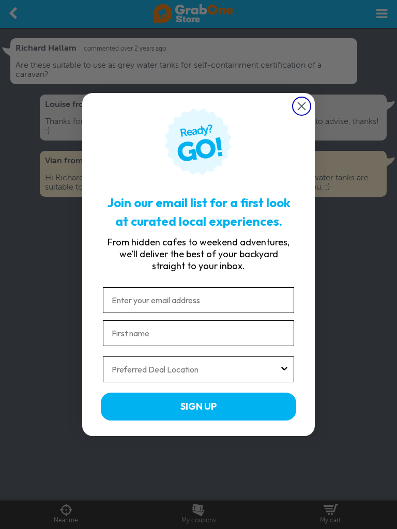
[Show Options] (284, 369)
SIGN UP (198, 406)
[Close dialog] (302, 106)
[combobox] (195, 369)
